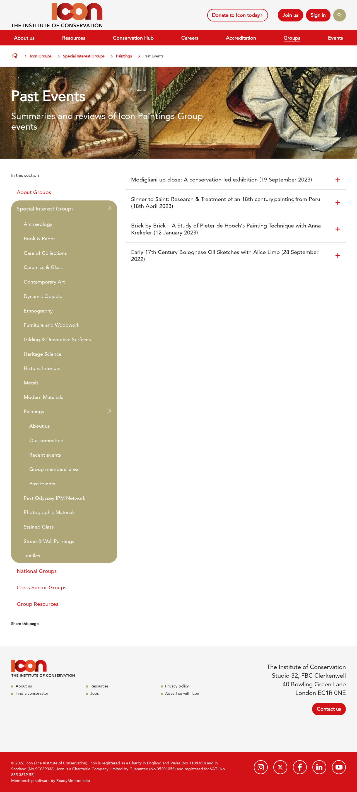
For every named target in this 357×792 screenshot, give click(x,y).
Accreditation (241, 38)
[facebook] (300, 767)
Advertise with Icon (182, 693)
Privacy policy (177, 686)
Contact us (329, 709)
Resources (73, 38)
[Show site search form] (339, 15)
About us (24, 38)
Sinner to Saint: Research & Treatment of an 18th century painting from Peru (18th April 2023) (225, 202)
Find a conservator (32, 693)
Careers (190, 38)
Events (335, 38)
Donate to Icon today (236, 15)
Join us (290, 15)
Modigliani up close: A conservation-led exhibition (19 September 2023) (221, 179)
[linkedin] (319, 767)
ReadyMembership (73, 780)
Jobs (94, 693)
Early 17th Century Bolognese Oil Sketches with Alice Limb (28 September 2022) (225, 255)
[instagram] (261, 767)
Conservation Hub (133, 38)
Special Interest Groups (84, 56)
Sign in (318, 15)
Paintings (124, 56)
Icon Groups (41, 56)
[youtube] (339, 767)
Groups (292, 38)
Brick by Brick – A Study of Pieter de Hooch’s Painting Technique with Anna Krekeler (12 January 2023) (226, 229)
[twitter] (280, 767)
